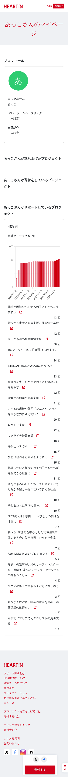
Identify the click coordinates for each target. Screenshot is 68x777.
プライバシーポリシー (17, 693)
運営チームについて (16, 683)
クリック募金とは (14, 673)
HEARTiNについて (15, 678)
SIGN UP (59, 6)
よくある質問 (12, 738)
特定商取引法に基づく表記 (20, 698)
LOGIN (49, 6)
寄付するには (12, 716)
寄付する (40, 769)
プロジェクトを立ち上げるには (22, 711)
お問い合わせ (12, 743)
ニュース (9, 703)
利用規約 (9, 688)
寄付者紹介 (10, 729)
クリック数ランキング (17, 725)
